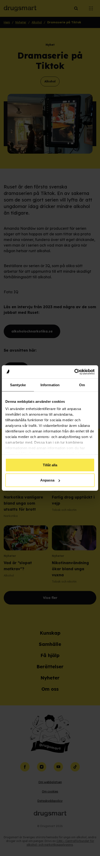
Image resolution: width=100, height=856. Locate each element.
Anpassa (47, 480)
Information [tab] (50, 385)
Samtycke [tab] (18, 385)
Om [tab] (82, 385)
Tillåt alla (50, 465)
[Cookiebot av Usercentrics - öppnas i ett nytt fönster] (74, 372)
